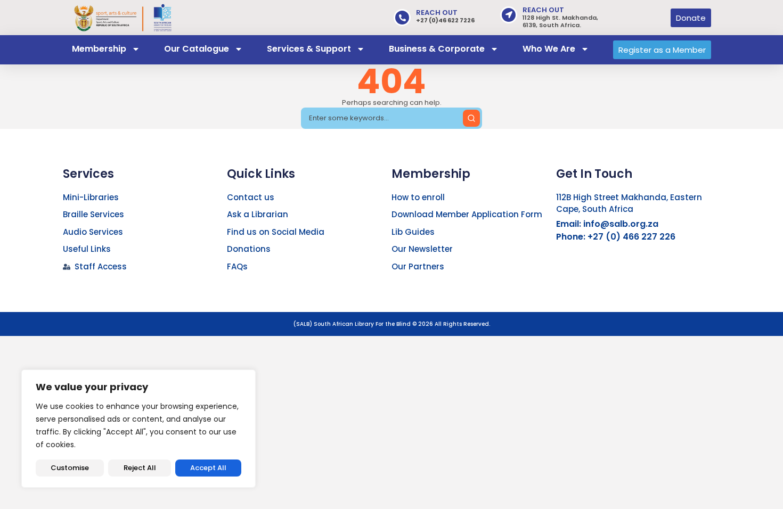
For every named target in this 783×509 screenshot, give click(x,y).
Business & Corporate (437, 49)
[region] (138, 429)
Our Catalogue (196, 49)
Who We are (549, 49)
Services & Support (309, 49)
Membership (99, 49)
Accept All (208, 468)
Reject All (140, 468)
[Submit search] (471, 118)
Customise (70, 468)
